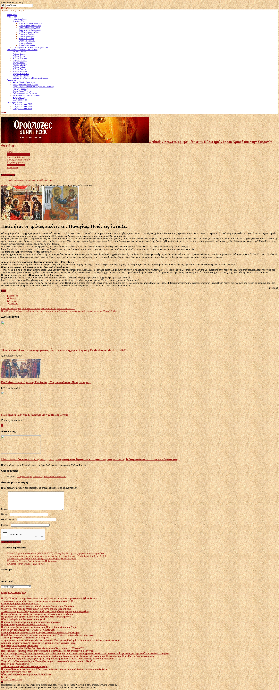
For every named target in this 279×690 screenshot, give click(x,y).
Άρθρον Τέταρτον (20, 58)
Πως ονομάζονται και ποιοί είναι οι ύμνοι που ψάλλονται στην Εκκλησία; (37, 614)
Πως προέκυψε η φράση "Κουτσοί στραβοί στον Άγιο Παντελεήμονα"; (36, 616)
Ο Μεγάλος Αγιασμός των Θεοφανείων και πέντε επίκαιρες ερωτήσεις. (36, 609)
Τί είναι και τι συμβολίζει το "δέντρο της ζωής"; (25, 666)
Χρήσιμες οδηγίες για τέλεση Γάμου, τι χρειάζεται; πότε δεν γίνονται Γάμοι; (38, 643)
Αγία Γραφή (12, 17)
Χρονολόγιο (12, 15)
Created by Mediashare (11, 679)
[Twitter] (7, 8)
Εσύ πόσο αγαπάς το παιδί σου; (16, 671)
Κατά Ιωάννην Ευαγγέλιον (30, 30)
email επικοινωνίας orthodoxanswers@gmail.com (29, 180)
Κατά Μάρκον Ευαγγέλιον (30, 25)
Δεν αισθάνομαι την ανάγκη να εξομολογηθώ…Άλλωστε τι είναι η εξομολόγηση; (40, 632)
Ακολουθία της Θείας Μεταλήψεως (27, 95)
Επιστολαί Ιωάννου (27, 41)
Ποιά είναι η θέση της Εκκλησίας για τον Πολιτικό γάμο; (35, 414)
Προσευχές (11, 80)
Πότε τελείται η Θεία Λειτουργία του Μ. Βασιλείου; (26, 674)
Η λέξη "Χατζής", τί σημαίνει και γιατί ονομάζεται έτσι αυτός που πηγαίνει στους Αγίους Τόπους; (49, 598)
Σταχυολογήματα (15, 162)
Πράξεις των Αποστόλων (29, 32)
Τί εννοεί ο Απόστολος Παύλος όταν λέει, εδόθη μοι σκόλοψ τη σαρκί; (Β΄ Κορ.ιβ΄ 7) (42, 648)
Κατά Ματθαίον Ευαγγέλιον (30, 23)
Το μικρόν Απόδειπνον (22, 91)
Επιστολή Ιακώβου (26, 36)
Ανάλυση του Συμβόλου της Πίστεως (22, 49)
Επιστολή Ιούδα (25, 43)
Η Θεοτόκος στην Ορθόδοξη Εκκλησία (25, 564)
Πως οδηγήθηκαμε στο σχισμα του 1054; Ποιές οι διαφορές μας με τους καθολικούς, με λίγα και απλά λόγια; (54, 669)
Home (10, 152)
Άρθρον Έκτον (19, 63)
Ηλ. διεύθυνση (9, 519)
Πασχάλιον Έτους (14, 102)
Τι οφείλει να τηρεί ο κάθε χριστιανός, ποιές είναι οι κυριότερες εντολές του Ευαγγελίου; (45, 611)
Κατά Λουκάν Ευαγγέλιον (29, 28)
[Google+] (2, 8)
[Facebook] (5, 8)
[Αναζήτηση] (3, 5)
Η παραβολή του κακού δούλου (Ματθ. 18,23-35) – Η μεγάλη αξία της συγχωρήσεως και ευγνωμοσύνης (55, 553)
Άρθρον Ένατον (19, 69)
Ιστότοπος (5, 525)
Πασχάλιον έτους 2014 (22, 106)
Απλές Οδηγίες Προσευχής (24, 82)
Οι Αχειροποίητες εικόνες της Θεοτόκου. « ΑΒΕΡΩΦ (41, 476)
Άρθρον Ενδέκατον (21, 74)
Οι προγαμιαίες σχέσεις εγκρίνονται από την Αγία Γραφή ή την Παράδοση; (38, 606)
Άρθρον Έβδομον (20, 65)
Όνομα (5, 514)
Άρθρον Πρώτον (19, 52)
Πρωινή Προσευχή (20, 89)
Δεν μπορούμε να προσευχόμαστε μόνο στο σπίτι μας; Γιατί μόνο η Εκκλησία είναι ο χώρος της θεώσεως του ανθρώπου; (60, 640)
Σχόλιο (4, 509)
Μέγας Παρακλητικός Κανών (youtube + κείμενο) (33, 87)
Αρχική (4, 185)
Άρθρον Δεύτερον (20, 54)
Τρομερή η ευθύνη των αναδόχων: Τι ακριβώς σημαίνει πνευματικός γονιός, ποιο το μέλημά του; (49, 661)
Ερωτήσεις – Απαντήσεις (18, 154)
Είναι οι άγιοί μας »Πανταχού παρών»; (20, 603)
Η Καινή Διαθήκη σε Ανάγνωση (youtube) (30, 47)
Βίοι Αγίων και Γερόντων (18, 159)
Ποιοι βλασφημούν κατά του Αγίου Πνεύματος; (24, 624)
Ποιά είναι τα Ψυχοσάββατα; (15, 664)
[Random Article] (2, 172)
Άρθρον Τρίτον (19, 56)
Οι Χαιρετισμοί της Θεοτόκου (25, 93)
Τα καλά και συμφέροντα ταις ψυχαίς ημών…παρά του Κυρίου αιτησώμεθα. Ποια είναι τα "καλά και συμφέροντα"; (58, 658)
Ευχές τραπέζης (19, 98)
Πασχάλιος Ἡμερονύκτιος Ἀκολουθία (19, 645)
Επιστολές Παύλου (26, 34)
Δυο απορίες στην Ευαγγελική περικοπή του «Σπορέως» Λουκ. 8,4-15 (38, 308)
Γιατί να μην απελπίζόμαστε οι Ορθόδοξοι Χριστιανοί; (28, 630)
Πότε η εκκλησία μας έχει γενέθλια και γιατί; (23, 619)
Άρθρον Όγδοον (19, 67)
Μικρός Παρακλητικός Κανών (25, 84)
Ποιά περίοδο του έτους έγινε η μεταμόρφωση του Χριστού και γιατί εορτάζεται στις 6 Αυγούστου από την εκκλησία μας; (90, 459)
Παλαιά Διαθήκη (19, 19)
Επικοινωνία (12, 167)
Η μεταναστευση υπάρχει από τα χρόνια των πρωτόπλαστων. (31, 622)
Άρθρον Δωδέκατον (21, 76)
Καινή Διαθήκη (19, 21)
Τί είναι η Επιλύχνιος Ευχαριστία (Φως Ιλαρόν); (25, 637)
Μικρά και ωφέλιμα (16, 165)
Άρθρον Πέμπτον (20, 60)
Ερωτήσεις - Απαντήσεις (21, 185)
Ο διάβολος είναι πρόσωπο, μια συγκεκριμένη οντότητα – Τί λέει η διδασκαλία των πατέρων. (47, 635)
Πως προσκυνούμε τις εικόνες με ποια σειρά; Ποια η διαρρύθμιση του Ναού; (39, 627)
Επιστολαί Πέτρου (26, 39)
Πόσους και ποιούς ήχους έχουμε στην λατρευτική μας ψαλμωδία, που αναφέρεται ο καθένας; (47, 651)
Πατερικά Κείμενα (15, 157)
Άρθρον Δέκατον (20, 71)
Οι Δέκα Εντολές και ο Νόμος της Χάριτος (30, 78)
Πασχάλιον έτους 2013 (22, 104)
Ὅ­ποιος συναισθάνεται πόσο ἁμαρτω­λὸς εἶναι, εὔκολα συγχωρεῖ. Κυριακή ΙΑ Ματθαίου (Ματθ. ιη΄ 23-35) (64, 350)
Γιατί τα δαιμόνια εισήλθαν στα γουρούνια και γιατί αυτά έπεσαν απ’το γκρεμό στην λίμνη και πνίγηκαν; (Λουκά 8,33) (58, 311)
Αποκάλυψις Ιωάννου (28, 45)
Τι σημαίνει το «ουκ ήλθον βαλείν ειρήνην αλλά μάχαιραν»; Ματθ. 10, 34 (37, 601)
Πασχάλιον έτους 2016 (22, 108)
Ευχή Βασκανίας (20, 100)
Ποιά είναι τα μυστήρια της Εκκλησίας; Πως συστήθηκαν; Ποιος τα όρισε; (46, 382)
